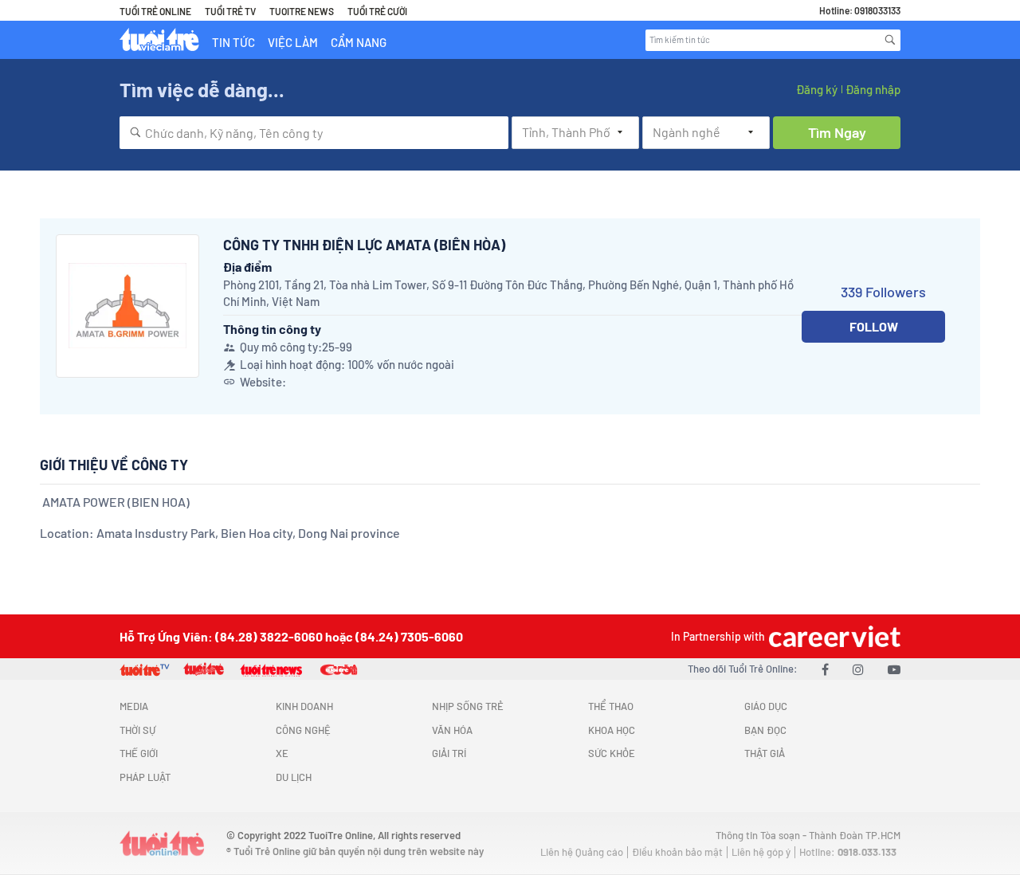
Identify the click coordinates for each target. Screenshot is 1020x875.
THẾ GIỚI (139, 753)
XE (282, 753)
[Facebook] (825, 669)
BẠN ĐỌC (765, 730)
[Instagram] (858, 669)
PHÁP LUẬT (145, 777)
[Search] (890, 39)
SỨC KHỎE (611, 753)
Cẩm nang (358, 42)
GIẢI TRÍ (449, 753)
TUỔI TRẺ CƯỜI (377, 11)
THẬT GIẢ (764, 753)
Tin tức (233, 42)
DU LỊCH (294, 777)
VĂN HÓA (452, 730)
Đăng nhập (872, 89)
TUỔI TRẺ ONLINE (155, 11)
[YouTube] (894, 669)
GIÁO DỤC (765, 706)
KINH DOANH (304, 706)
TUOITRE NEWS (301, 11)
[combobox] (314, 132)
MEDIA (134, 706)
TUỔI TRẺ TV (230, 11)
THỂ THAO (611, 706)
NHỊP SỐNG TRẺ (468, 706)
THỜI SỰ (137, 730)
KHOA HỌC (611, 730)
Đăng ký (817, 89)
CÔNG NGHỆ (303, 730)
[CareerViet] (832, 636)
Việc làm (293, 42)
